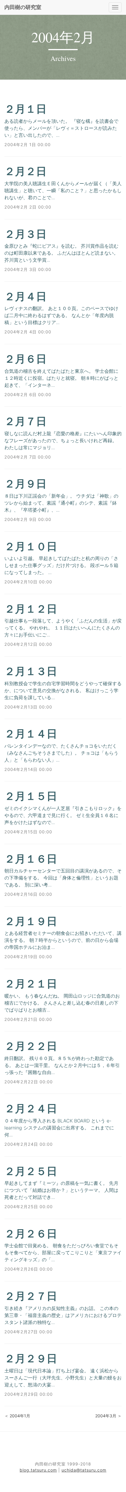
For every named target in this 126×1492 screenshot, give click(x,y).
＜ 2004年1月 (17, 1415)
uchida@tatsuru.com (84, 1469)
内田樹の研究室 (22, 7)
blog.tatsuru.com (38, 1469)
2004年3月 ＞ (108, 1415)
